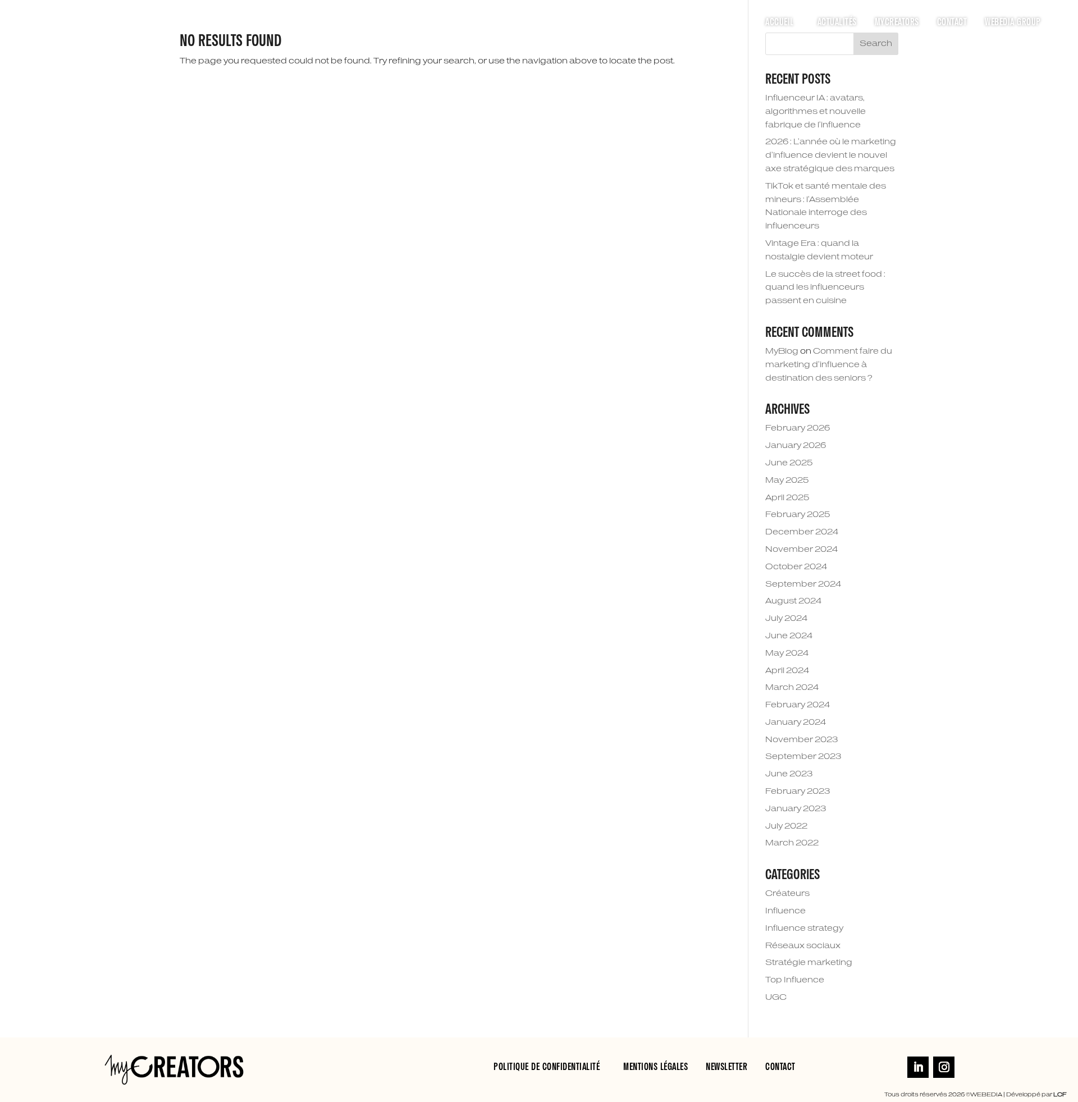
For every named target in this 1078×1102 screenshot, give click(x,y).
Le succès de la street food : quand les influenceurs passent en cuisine (825, 288)
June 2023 (788, 774)
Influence (785, 911)
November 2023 (801, 740)
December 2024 (801, 532)
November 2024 (801, 550)
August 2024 (793, 601)
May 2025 (787, 480)
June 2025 (789, 463)
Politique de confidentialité (547, 1067)
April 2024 (787, 671)
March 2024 (792, 688)
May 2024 (786, 653)
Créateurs (787, 894)
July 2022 (786, 826)
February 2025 (797, 515)
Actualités (837, 22)
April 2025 (787, 498)
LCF (1060, 1095)
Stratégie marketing (808, 963)
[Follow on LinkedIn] (918, 1067)
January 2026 (795, 446)
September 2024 (803, 584)
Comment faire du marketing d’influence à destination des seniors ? (828, 364)
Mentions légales (655, 1067)
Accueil (779, 22)
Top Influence (794, 980)
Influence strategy (804, 928)
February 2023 (797, 791)
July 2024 (786, 619)
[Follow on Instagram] (943, 1067)
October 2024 (796, 567)
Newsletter (726, 1067)
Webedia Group (1013, 22)
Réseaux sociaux (803, 946)
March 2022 (792, 843)
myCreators (897, 22)
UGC (776, 998)
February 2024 (797, 705)
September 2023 (803, 757)
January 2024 (795, 722)
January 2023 (795, 809)
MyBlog (781, 351)
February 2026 (797, 428)
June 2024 (788, 636)
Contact (952, 22)
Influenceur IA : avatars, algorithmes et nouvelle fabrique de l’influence (815, 111)
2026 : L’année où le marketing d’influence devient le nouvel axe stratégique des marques (830, 155)
